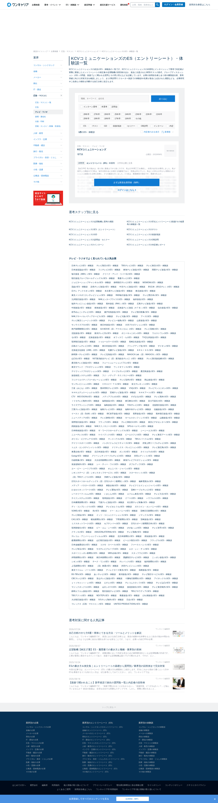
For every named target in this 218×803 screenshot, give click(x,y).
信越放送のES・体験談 (164, 409)
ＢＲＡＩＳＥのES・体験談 (149, 350)
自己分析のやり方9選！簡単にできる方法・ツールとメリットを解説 (105, 633)
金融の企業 (30, 730)
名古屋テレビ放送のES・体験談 (118, 291)
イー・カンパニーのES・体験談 (123, 511)
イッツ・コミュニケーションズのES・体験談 (116, 515)
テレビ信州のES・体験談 (130, 380)
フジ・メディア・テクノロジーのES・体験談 (121, 375)
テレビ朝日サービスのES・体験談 (156, 574)
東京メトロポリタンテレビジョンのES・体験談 (92, 295)
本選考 (104, 107)
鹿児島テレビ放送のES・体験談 (85, 363)
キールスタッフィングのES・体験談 (141, 418)
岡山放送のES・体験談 (154, 380)
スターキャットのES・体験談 (142, 473)
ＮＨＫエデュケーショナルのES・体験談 (89, 392)
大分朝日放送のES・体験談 (83, 600)
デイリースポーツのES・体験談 (85, 443)
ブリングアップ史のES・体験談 (141, 346)
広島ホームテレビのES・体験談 (85, 346)
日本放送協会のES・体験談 (83, 270)
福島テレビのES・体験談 (111, 409)
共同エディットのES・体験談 (147, 456)
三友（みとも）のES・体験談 (84, 388)
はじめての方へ (19, 785)
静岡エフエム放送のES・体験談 (85, 591)
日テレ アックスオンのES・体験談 (86, 291)
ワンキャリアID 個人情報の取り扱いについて (141, 789)
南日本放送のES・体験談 (111, 325)
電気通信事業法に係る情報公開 (129, 785)
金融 (35, 71)
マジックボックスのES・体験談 (85, 587)
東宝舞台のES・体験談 (135, 401)
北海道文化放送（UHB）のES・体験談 (88, 350)
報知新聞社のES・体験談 (102, 519)
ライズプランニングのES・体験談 (86, 405)
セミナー (131, 126)
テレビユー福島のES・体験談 (121, 320)
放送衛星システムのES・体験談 (85, 375)
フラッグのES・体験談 (108, 422)
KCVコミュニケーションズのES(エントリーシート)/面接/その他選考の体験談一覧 (155, 223)
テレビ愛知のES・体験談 (117, 490)
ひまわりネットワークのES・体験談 (87, 490)
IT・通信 (37, 89)
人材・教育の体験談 (147, 746)
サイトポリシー (154, 785)
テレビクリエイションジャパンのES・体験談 (148, 485)
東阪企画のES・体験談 (116, 485)
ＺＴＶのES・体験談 (134, 498)
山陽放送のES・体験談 (170, 418)
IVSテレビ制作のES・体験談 (111, 600)
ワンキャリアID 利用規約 (107, 789)
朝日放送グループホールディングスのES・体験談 (93, 278)
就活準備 (88, 5)
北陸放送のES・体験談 (81, 333)
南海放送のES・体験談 (104, 308)
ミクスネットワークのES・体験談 (86, 523)
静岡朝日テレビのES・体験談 (127, 282)
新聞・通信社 (40, 117)
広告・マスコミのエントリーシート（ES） (99, 743)
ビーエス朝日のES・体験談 (135, 540)
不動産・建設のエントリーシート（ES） (98, 753)
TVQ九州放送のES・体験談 (154, 337)
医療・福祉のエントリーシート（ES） (97, 762)
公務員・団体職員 (41, 176)
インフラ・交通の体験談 (148, 749)
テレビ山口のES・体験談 (167, 583)
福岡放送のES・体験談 (112, 401)
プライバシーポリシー (102, 785)
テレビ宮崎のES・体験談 (155, 329)
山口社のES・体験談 (80, 358)
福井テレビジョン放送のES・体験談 (87, 304)
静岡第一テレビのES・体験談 (84, 354)
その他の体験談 (145, 772)
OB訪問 (144, 126)
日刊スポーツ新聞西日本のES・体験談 (147, 523)
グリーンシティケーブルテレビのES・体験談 (111, 456)
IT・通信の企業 (32, 740)
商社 (35, 83)
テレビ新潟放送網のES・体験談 (160, 358)
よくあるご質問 (63, 789)
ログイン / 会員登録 (173, 4)
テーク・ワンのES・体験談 (104, 561)
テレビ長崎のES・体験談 (138, 532)
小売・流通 (38, 170)
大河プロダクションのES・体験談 (140, 325)
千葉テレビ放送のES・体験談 (111, 502)
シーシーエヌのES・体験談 (152, 430)
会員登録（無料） (132, 799)
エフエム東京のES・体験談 (139, 494)
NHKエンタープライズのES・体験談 (114, 299)
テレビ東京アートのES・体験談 (166, 435)
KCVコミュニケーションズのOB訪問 (143, 240)
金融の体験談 (144, 730)
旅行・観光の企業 (33, 756)
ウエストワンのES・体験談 (164, 333)
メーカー (37, 77)
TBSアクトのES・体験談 (82, 595)
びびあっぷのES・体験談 (138, 528)
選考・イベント (51, 5)
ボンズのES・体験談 (128, 452)
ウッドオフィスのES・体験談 (127, 367)
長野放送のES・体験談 (143, 414)
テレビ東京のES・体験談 (157, 265)
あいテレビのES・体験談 (105, 574)
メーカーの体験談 (146, 733)
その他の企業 (31, 772)
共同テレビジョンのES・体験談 (135, 566)
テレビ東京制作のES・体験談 (165, 587)
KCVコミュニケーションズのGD (83, 234)
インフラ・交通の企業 (35, 749)
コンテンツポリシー (173, 785)
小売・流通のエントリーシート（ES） (97, 765)
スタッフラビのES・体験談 (143, 553)
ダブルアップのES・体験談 (141, 464)
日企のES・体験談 (134, 600)
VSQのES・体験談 (137, 388)
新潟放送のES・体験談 (129, 574)
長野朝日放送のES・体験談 (83, 422)
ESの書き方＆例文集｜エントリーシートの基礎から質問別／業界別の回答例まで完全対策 (117, 666)
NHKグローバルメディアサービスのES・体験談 (92, 316)
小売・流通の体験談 (147, 765)
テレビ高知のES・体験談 (82, 515)
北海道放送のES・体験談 (99, 337)
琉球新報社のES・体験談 (82, 528)
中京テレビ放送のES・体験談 (132, 287)
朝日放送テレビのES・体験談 (115, 591)
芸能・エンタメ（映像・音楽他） (48, 126)
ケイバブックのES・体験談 (110, 435)
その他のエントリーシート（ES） (96, 772)
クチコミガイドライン (196, 785)
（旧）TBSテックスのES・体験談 (86, 477)
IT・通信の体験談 (146, 740)
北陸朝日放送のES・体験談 (164, 405)
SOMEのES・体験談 (80, 511)
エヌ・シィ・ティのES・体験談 (143, 549)
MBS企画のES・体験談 (118, 553)
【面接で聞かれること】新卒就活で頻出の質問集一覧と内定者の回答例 (107, 682)
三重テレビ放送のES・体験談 (84, 409)
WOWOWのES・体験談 (153, 282)
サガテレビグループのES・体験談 (111, 549)
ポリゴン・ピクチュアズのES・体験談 (88, 439)
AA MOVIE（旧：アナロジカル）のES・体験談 (120, 329)
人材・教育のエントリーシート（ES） (97, 746)
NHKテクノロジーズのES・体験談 (109, 426)
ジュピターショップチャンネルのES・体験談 (91, 282)
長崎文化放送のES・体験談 (141, 342)
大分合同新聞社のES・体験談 (107, 460)
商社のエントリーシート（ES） (95, 737)
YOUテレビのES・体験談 (138, 405)
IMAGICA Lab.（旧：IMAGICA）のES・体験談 (147, 354)
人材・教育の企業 (33, 746)
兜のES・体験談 (100, 511)
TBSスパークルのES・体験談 (148, 439)
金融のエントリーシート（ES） (95, 730)
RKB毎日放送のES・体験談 (128, 295)
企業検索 (36, 5)
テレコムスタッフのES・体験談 (139, 583)
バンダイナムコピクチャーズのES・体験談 (121, 443)
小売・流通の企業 (33, 765)
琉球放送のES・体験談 (112, 498)
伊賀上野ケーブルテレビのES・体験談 (159, 443)
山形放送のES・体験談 (147, 320)
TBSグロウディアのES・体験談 (145, 591)
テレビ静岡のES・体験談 (111, 418)
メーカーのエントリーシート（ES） (96, 733)
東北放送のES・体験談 (145, 291)
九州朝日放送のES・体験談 (83, 299)
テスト (95, 126)
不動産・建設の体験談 (147, 753)
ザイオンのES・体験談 (168, 346)
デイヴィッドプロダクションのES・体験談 (90, 371)
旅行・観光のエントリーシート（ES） (97, 756)
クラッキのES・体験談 (81, 532)
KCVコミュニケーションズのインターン (86, 245)
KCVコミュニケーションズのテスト (142, 229)
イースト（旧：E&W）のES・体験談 (87, 414)
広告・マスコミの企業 (35, 743)
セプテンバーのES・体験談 (116, 523)
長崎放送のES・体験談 (149, 570)
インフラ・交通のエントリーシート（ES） (99, 749)
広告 (37, 107)
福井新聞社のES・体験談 (155, 561)
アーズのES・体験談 (150, 316)
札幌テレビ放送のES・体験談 (121, 350)
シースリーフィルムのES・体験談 (86, 494)
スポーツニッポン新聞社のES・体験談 (88, 553)
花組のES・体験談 (79, 287)
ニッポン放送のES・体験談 (164, 557)
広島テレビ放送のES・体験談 (150, 304)
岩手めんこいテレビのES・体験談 (86, 312)
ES (84, 126)
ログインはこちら (126, 190)
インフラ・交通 (40, 139)
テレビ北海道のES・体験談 (112, 354)
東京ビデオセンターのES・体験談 (163, 422)
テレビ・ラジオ (41, 112)
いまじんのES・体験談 (114, 494)
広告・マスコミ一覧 (43, 102)
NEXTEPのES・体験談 (106, 595)
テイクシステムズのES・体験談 (85, 498)
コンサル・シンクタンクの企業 (38, 727)
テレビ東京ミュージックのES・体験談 (88, 320)
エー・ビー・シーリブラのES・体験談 (88, 468)
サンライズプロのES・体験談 (84, 325)
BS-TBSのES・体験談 (81, 574)
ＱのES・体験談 (78, 337)
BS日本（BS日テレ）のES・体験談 (163, 287)
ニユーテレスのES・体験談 (83, 435)
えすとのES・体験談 (113, 583)
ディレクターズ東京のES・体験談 (121, 570)
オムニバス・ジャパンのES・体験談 (124, 468)
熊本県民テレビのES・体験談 (113, 388)
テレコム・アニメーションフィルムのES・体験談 (93, 536)
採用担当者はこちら (83, 789)
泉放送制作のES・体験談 (82, 464)
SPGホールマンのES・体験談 (140, 426)
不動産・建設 (39, 145)
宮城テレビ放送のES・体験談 (123, 392)
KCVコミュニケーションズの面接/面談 (143, 234)
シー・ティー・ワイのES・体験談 (111, 464)
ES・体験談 (71, 5)
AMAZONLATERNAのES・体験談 (109, 532)
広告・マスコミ (40, 95)
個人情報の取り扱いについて (76, 785)
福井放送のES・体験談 (143, 299)
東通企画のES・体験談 (81, 452)
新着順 (167, 132)
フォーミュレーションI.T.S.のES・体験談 (120, 363)
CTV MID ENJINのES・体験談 (85, 397)
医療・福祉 (38, 163)
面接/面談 (117, 126)
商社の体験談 (144, 737)
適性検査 (124, 5)
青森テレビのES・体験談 (129, 278)
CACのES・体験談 (79, 519)
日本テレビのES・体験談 (82, 265)
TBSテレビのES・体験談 (132, 265)
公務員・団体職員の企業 (36, 769)
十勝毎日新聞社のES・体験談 (138, 578)
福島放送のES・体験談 (114, 405)
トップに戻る (108, 707)
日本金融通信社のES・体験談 (84, 545)
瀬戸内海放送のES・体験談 (116, 312)
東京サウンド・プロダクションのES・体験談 (91, 367)
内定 (171, 126)
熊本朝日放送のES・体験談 (168, 414)
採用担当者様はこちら (199, 5)
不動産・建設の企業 (34, 753)
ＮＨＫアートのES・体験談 (151, 392)
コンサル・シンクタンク (44, 65)
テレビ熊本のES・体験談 (165, 397)
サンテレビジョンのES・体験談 (85, 384)
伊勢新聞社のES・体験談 (82, 557)
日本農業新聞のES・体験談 (83, 502)
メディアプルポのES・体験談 (115, 397)
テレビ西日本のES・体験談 (155, 295)
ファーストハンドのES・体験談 (145, 545)
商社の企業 (30, 737)
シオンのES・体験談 (80, 561)
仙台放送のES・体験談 (168, 308)
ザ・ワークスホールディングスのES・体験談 (118, 430)
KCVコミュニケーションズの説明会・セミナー (89, 240)
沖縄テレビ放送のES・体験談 (117, 477)
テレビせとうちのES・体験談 (119, 507)
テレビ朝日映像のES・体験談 (144, 312)
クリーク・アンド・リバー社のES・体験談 (121, 274)
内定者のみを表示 (151, 132)
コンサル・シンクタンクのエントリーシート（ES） (103, 727)
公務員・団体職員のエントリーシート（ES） (100, 769)
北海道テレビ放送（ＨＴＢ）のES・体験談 (136, 308)
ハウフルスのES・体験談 (157, 498)
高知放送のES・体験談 (154, 536)
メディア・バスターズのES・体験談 (87, 485)
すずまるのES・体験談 (141, 397)
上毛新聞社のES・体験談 (82, 566)
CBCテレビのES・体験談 (82, 578)
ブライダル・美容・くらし (45, 157)
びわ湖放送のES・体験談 (153, 595)
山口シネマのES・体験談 (113, 587)
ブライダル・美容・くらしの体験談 (153, 759)
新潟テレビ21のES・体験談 (106, 333)
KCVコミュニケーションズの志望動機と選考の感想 (91, 221)
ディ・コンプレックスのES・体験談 (87, 507)
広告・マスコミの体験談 (148, 743)
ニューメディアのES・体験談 (84, 418)
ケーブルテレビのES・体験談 (125, 371)
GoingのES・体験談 (80, 456)
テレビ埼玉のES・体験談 (82, 549)
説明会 (114, 107)
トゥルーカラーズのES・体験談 (112, 342)
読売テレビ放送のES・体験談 (103, 287)
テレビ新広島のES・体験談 (164, 447)
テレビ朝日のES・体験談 (107, 265)
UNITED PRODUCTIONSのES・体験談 (131, 604)
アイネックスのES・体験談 (166, 578)
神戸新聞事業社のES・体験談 (84, 329)
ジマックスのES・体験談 (150, 515)
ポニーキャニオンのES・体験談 (135, 333)
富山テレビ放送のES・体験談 (109, 578)
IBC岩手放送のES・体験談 (118, 414)
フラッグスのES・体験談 (161, 540)
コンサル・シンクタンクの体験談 (152, 727)
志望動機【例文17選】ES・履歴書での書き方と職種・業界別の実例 (105, 649)
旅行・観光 (38, 151)
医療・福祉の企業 (33, 762)
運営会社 (34, 785)
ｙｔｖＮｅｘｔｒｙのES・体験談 (86, 583)
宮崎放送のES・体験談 (151, 519)
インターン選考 (90, 107)
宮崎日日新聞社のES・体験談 (153, 511)
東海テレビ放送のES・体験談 (136, 270)
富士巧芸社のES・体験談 (159, 401)
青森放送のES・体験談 (130, 595)
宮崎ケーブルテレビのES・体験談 (146, 490)
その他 (138, 118)
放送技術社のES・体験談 (138, 587)
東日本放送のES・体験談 (113, 346)
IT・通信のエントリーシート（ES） (96, 740)
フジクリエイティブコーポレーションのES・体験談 (94, 380)
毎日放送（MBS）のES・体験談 (85, 274)
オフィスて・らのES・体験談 (126, 337)
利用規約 (55, 785)
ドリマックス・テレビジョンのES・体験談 (130, 447)
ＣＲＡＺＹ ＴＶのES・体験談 (115, 384)
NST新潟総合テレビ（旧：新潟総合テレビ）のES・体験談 (118, 358)
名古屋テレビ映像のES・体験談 (141, 502)
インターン (158, 126)
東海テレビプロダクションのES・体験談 (141, 460)
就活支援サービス (107, 5)
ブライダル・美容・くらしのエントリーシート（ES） (104, 759)
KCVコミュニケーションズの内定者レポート (146, 245)
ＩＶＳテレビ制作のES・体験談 (85, 401)
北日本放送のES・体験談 (105, 452)
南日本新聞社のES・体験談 (108, 557)
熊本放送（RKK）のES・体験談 (120, 304)
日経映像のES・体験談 (81, 460)
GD (105, 126)
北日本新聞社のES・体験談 (129, 536)
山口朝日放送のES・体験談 (108, 540)
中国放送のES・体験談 (81, 308)
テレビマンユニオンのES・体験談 (163, 388)
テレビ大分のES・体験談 (165, 494)
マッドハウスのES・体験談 (120, 439)
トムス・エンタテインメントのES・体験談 (90, 447)
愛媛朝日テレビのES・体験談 (136, 557)
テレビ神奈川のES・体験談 (133, 422)
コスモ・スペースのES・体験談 (114, 545)
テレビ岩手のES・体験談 (163, 528)
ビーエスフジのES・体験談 (137, 435)
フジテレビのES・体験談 (109, 270)
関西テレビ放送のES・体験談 (165, 270)
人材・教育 (38, 133)
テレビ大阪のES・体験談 (127, 316)
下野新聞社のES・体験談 (127, 519)
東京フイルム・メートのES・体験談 (87, 570)
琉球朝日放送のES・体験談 (83, 342)
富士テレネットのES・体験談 (144, 384)
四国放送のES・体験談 (81, 426)
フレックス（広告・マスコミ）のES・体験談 (91, 604)
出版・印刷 (39, 121)
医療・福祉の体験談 (147, 762)
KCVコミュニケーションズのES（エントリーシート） (92, 229)
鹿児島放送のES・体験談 (152, 371)
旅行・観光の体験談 (147, 756)
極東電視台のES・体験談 (150, 481)
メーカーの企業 (32, 733)
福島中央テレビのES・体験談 (138, 409)
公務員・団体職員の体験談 (149, 769)
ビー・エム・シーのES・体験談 (110, 528)
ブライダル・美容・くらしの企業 (39, 759)
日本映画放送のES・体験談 (83, 430)
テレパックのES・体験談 (130, 561)
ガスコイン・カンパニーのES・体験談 (151, 507)
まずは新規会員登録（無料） (126, 182)
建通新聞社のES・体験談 (82, 540)
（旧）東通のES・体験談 (107, 566)
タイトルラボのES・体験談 (152, 452)
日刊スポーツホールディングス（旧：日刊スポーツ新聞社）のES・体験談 (103, 481)
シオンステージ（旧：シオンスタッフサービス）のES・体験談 (98, 473)
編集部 (45, 785)
